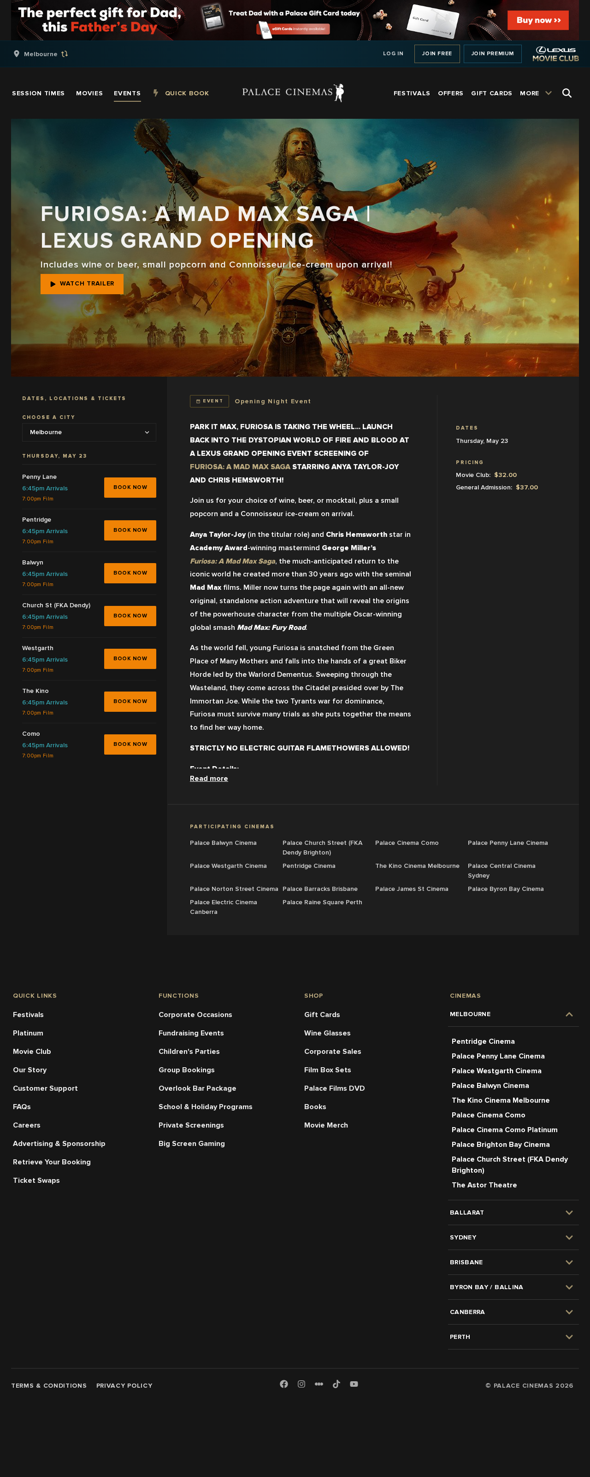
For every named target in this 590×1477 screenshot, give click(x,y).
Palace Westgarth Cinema (497, 1071)
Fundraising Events (191, 1033)
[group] (50, 54)
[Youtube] (354, 1385)
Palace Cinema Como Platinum (505, 1129)
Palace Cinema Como (488, 1115)
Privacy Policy (124, 1386)
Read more (209, 778)
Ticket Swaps (36, 1180)
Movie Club (32, 1051)
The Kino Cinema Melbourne (501, 1100)
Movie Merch (326, 1125)
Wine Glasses (327, 1033)
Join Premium (493, 53)
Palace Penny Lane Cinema (498, 1056)
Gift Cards (322, 1014)
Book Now (130, 486)
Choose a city (48, 417)
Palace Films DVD (334, 1088)
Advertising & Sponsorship (59, 1143)
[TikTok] (336, 1384)
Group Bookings (187, 1070)
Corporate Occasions (195, 1014)
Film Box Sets (327, 1070)
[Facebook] (284, 1385)
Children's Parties (189, 1051)
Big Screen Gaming (192, 1143)
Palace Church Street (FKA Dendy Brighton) (510, 1165)
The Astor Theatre (484, 1185)
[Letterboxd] (319, 1384)
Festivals (28, 1014)
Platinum (28, 1033)
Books (315, 1106)
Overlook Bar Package (197, 1088)
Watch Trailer (87, 283)
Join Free (437, 53)
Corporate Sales (332, 1051)
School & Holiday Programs (206, 1106)
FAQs (22, 1106)
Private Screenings (191, 1125)
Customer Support (45, 1088)
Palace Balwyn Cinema (490, 1085)
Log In (393, 53)
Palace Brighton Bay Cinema (501, 1144)
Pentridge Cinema (483, 1041)
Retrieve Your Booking (52, 1162)
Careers (27, 1125)
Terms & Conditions (49, 1386)
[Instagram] (301, 1385)
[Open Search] (567, 93)
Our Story (30, 1070)
